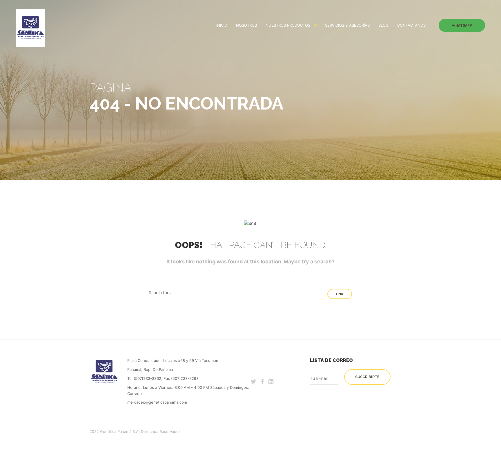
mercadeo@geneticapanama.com (157, 402)
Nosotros (246, 25)
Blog (383, 25)
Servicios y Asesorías (347, 25)
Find (339, 294)
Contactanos (411, 25)
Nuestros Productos (288, 25)
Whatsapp (462, 25)
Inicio (221, 25)
